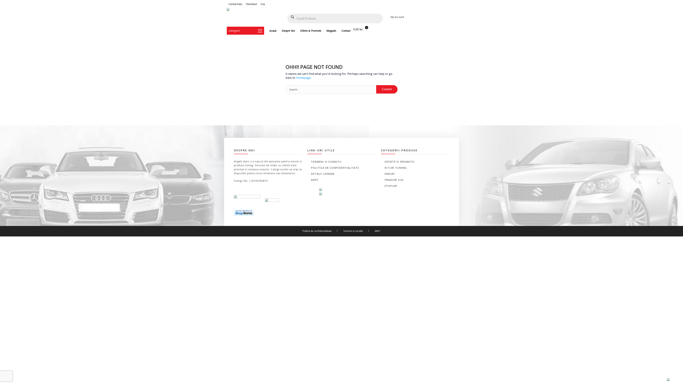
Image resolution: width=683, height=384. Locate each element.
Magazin (331, 30)
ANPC (314, 180)
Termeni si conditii (326, 161)
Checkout (251, 4)
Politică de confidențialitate (317, 231)
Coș (263, 4)
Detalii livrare (323, 173)
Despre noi (288, 30)
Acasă (272, 30)
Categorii (234, 30)
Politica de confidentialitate (335, 167)
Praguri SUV (394, 180)
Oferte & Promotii (310, 30)
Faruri (390, 173)
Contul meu (235, 4)
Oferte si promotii (400, 161)
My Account (397, 17)
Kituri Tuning (396, 167)
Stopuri (391, 186)
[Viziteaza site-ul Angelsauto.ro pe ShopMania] (244, 212)
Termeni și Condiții (353, 231)
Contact (346, 30)
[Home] (237, 17)
